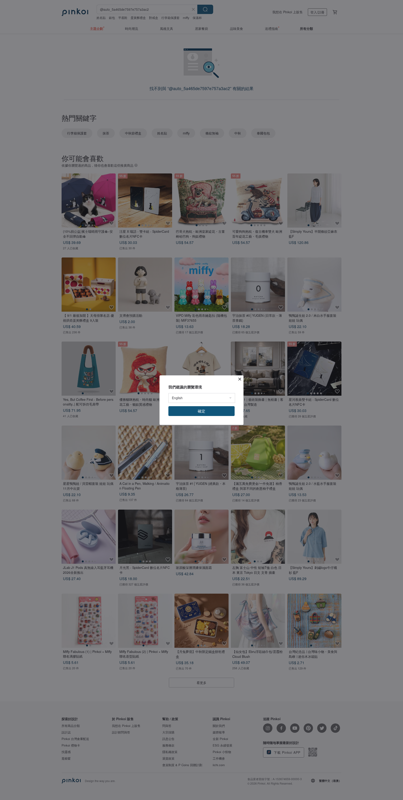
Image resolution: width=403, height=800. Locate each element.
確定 (201, 411)
